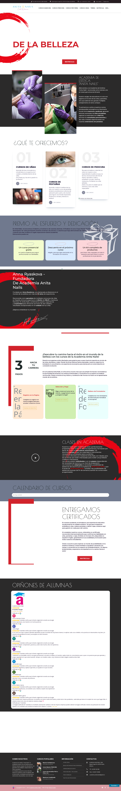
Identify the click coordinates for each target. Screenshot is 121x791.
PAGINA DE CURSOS (61, 400)
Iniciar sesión (98, 1)
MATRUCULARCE (93, 404)
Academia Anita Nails (35, 787)
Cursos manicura (45, 8)
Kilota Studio (52, 787)
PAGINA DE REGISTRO (30, 408)
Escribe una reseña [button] (17, 611)
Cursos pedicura (58, 8)
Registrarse (106, 1)
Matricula (100, 8)
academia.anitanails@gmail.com (98, 775)
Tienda (92, 8)
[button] (35, 458)
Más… (107, 8)
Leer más (54, 706)
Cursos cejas (84, 8)
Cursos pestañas (72, 8)
